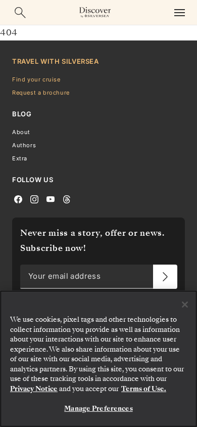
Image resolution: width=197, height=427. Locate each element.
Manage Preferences (98, 408)
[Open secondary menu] (179, 12)
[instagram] (34, 199)
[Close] (185, 304)
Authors (24, 145)
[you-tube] (50, 199)
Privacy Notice (34, 389)
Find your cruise (36, 79)
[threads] (67, 199)
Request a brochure (41, 92)
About (21, 132)
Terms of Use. (143, 389)
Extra (19, 158)
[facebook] (18, 199)
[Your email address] (165, 277)
